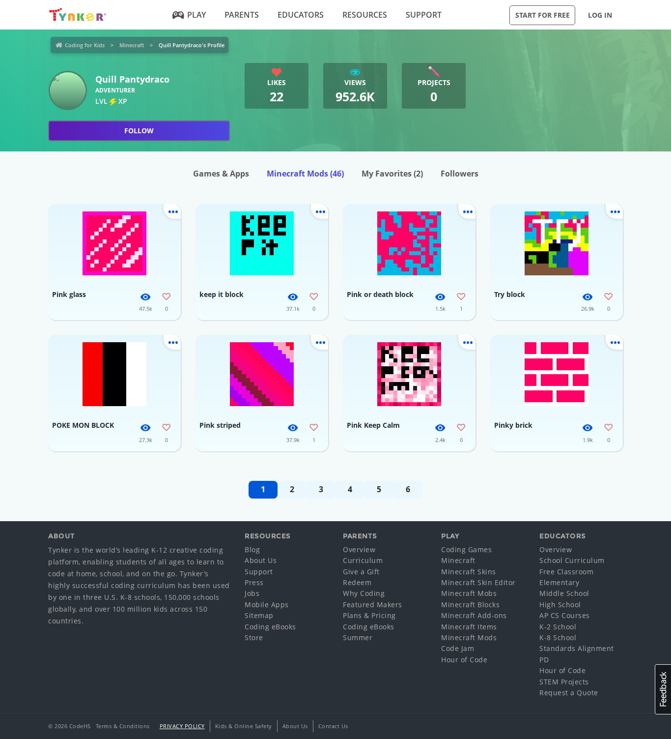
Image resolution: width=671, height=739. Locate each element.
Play (196, 14)
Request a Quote (568, 692)
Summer (357, 637)
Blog (252, 549)
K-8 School (557, 637)
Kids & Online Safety (243, 726)
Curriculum (363, 560)
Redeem (357, 582)
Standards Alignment (576, 648)
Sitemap (259, 615)
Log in (600, 15)
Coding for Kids (85, 45)
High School (560, 604)
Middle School (564, 593)
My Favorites (392, 173)
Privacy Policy (182, 726)
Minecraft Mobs (469, 593)
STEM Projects (564, 681)
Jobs (252, 593)
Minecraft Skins (468, 571)
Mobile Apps (267, 604)
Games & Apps (221, 173)
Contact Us (333, 726)
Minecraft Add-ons (474, 615)
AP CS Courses (564, 615)
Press (254, 582)
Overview (359, 549)
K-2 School (557, 626)
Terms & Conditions (123, 726)
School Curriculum (572, 560)
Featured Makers (372, 604)
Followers (459, 173)
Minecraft (131, 45)
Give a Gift (361, 571)
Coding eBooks (270, 626)
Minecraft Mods (305, 173)
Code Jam (457, 648)
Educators (301, 14)
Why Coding (364, 593)
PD (544, 659)
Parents (241, 14)
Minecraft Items (469, 626)
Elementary (559, 582)
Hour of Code (464, 659)
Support (424, 14)
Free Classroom (566, 571)
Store (254, 637)
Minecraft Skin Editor (478, 582)
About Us (261, 560)
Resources (364, 14)
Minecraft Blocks (470, 604)
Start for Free (542, 15)
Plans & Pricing (369, 615)
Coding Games (466, 549)
